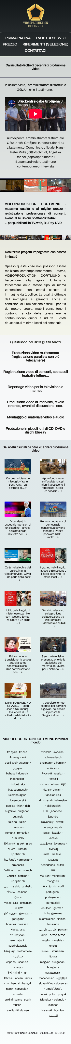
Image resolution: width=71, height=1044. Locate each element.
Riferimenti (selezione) (45, 44)
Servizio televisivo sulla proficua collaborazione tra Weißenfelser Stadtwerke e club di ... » (53, 618)
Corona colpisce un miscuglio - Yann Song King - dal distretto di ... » (18, 483)
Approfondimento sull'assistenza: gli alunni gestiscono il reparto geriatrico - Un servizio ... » (53, 484)
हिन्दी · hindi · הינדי (17, 972)
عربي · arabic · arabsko (18, 886)
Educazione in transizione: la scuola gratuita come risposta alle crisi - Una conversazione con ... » (18, 664)
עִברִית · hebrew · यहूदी (53, 784)
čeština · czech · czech (18, 870)
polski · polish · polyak (53, 994)
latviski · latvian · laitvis (18, 978)
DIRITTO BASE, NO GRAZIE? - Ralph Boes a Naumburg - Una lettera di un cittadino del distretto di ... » (18, 710)
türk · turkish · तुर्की (53, 886)
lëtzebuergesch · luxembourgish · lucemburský (17, 795)
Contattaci (35, 51)
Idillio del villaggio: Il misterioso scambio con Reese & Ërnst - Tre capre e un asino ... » (17, 617)
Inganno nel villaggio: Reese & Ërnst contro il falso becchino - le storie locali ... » (53, 572)
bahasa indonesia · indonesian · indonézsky (18, 779)
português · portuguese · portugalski (53, 897)
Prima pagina (18, 38)
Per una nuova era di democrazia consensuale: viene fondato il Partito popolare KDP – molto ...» (53, 529)
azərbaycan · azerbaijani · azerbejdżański (17, 940)
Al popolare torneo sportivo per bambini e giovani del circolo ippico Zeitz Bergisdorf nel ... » (53, 709)
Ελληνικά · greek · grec (18, 843)
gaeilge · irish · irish (18, 805)
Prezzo (10, 44)
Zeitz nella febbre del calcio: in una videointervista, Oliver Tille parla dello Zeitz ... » (18, 574)
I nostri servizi (51, 38)
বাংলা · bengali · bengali (17, 983)
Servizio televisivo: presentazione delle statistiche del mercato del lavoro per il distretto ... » (53, 663)
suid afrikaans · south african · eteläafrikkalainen (18, 1005)
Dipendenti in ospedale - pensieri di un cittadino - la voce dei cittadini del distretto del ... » (18, 528)
